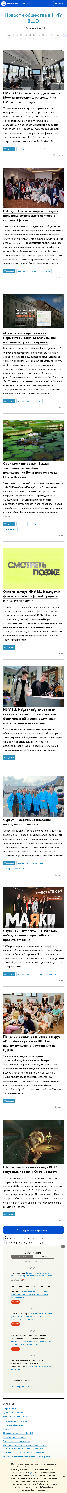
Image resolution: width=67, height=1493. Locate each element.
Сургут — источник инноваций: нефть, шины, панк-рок (27, 822)
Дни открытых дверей (22, 1386)
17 (30, 1243)
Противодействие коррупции (16, 1441)
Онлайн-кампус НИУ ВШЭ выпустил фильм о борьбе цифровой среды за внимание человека (32, 596)
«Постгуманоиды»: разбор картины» (31, 1368)
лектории (22, 148)
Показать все (20, 1380)
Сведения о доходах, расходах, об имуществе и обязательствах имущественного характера (25, 1447)
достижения (23, 401)
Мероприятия (32, 1253)
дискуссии (22, 270)
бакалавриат (10, 529)
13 (10, 1243)
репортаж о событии (40, 148)
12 (5, 1243)
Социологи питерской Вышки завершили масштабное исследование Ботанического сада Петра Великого (30, 470)
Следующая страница (32, 1230)
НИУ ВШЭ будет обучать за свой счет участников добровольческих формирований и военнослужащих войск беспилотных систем (30, 716)
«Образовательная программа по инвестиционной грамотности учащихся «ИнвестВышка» (31, 1294)
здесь (32, 1472)
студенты (36, 401)
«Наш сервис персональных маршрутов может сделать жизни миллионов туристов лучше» (29, 337)
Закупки (6, 1429)
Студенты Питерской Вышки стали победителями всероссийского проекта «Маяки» (30, 935)
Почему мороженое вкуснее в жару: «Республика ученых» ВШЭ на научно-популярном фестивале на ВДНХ (31, 1043)
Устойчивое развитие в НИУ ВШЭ (18, 1416)
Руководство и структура (14, 1412)
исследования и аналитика (42, 523)
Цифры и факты (10, 1408)
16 (25, 1243)
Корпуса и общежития (13, 1425)
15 (20, 1243)
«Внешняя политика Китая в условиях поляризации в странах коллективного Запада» (32, 1316)
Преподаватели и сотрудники (16, 1421)
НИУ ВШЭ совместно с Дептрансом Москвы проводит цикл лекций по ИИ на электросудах (32, 97)
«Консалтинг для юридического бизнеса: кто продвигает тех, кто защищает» (33, 1274)
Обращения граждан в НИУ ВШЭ (18, 1433)
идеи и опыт (38, 974)
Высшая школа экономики (19, 3)
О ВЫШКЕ (8, 1404)
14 (15, 1243)
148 (41, 1243)
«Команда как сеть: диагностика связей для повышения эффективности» (31, 1343)
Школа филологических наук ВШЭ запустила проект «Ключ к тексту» (30, 1169)
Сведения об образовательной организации (23, 1452)
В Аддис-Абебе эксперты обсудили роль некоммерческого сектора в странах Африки (30, 215)
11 (52, 1238)
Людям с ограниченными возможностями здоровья (26, 1456)
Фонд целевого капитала (14, 1437)
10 (47, 1238)
